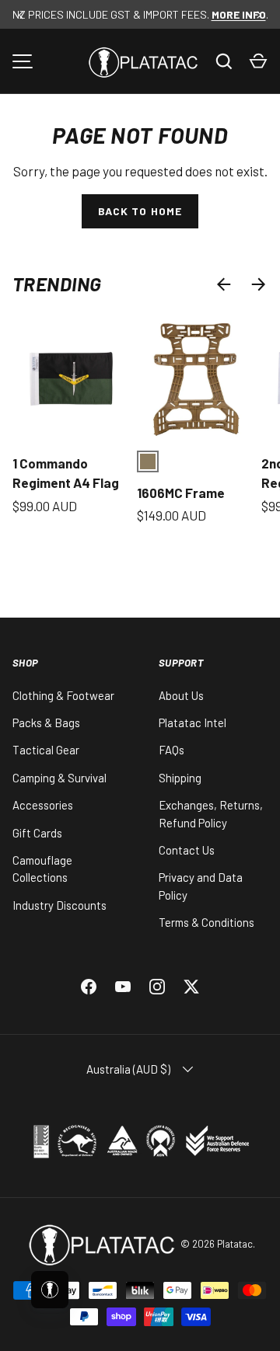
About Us (181, 695)
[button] (258, 61)
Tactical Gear (45, 750)
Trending (57, 283)
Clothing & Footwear (63, 695)
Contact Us (187, 850)
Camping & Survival (59, 778)
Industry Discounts (59, 905)
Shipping (180, 778)
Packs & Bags (46, 722)
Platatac (235, 1244)
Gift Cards (37, 833)
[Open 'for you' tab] (49, 1289)
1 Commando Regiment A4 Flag (65, 473)
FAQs (171, 750)
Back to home (140, 211)
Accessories (42, 805)
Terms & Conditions (206, 922)
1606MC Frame (181, 492)
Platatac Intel (192, 722)
